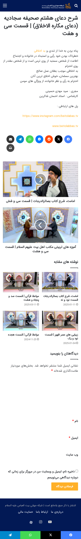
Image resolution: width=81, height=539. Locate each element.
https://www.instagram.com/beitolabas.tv (50, 116)
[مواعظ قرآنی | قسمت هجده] (21, 321)
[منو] (5, 7)
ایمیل (73, 438)
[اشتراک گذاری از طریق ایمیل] (10, 139)
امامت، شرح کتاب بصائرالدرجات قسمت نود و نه (60, 298)
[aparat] (31, 522)
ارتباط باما (42, 512)
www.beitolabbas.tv (65, 126)
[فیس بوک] (68, 139)
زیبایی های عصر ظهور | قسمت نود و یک (61, 336)
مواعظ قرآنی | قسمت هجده (23, 334)
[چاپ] (10, 148)
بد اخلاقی (39, 50)
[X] (59, 139)
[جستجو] (76, 7)
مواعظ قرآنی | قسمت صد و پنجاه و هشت (23, 298)
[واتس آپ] (30, 139)
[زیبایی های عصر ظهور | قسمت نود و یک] (60, 321)
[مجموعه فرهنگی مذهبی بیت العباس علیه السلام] (56, 6)
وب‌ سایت (72, 454)
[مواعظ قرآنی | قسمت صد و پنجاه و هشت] (21, 282)
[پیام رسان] (39, 139)
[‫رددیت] (49, 139)
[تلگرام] (20, 139)
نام (75, 421)
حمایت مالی (25, 512)
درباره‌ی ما (57, 512)
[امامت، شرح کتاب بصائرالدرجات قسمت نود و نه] (60, 282)
